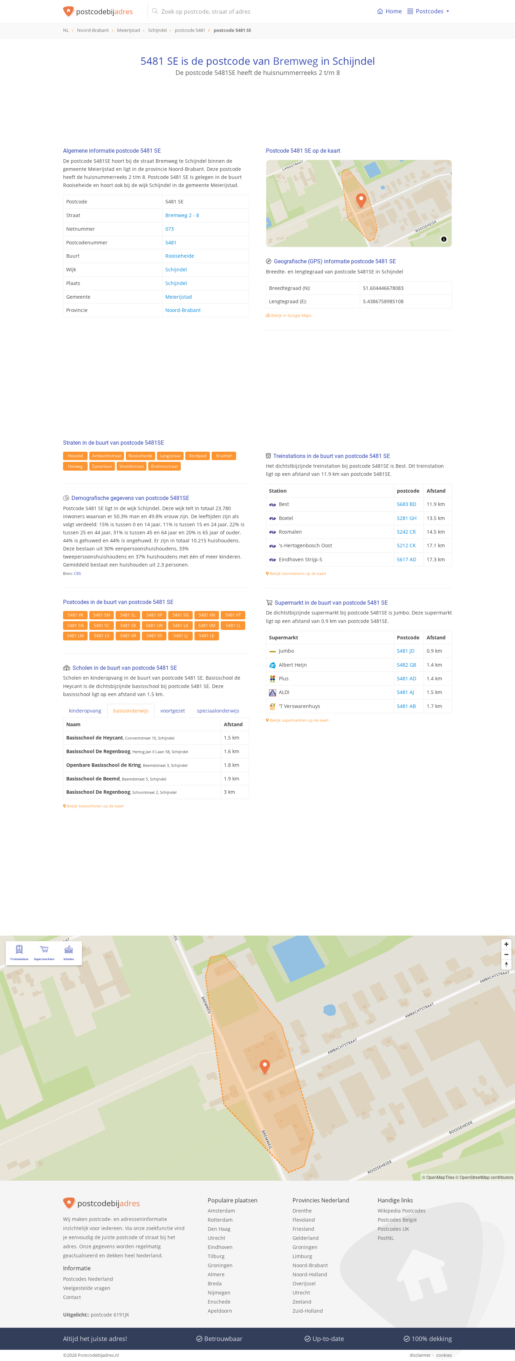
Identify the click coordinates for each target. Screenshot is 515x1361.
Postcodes (429, 11)
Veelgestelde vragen (86, 1288)
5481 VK (75, 615)
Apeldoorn (220, 1310)
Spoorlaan (102, 466)
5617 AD (406, 559)
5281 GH (407, 518)
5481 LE (206, 636)
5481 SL (128, 615)
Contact (72, 1297)
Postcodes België (397, 1219)
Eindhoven (220, 1247)
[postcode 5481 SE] (102, 11)
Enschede (219, 1301)
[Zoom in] (506, 944)
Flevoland (304, 1219)
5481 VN (207, 615)
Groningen (220, 1265)
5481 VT (233, 615)
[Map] (257, 1058)
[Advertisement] (257, 108)
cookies (444, 1355)
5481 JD (405, 650)
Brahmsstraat (164, 466)
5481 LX (180, 626)
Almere (216, 1274)
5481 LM (75, 636)
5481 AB (406, 706)
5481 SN (75, 626)
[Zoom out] (506, 954)
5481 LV (101, 636)
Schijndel (176, 269)
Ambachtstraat (106, 456)
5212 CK (406, 545)
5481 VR (128, 636)
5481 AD (406, 678)
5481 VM (206, 626)
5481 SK (128, 626)
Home (394, 11)
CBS (77, 573)
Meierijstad (178, 296)
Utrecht (216, 1238)
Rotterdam (220, 1219)
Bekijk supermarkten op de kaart (299, 720)
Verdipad (197, 456)
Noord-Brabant (183, 310)
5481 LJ (180, 636)
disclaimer (420, 1355)
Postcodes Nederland (88, 1279)
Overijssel (304, 1283)
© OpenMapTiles (438, 1177)
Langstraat (170, 456)
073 (169, 228)
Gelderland (306, 1238)
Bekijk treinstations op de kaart (297, 573)
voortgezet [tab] (172, 710)
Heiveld (75, 456)
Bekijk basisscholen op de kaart (95, 805)
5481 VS (154, 636)
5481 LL (233, 626)
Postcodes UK (393, 1228)
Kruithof (224, 456)
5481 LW (154, 626)
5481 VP (154, 615)
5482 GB (406, 664)
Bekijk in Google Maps (290, 315)
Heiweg (75, 466)
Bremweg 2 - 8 (182, 215)
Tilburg (216, 1256)
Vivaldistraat (131, 466)
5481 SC (102, 626)
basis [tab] (131, 710)
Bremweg (295, 61)
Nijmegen (219, 1292)
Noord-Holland (310, 1274)
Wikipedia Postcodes (402, 1210)
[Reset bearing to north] (506, 964)
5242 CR (406, 531)
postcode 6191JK (110, 1314)
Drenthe (302, 1210)
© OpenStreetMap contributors (484, 1177)
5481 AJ (405, 692)
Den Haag (219, 1228)
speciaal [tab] (218, 710)
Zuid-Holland (308, 1310)
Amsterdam (221, 1210)
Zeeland (302, 1301)
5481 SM (101, 615)
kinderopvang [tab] (85, 710)
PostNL (386, 1238)
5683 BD (406, 504)
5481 (171, 242)
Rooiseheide (179, 255)
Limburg (302, 1256)
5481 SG (180, 615)
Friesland (303, 1228)
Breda (215, 1283)
